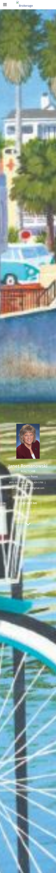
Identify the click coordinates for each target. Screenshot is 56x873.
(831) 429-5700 (35, 482)
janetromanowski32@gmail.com (28, 487)
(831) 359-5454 (16, 482)
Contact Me (28, 503)
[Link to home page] (28, 4)
